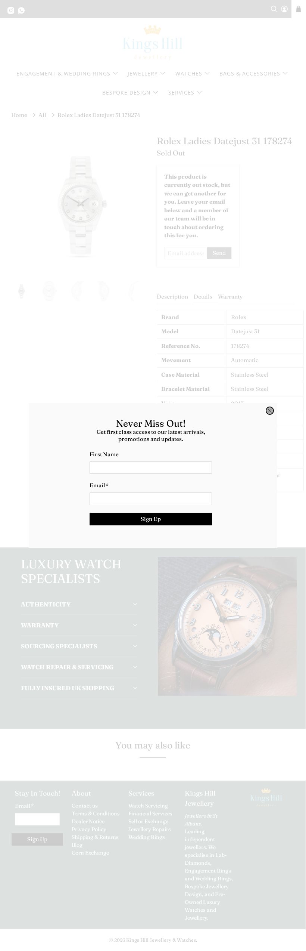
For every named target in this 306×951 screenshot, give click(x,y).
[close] (270, 410)
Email (99, 485)
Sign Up (151, 518)
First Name (104, 454)
